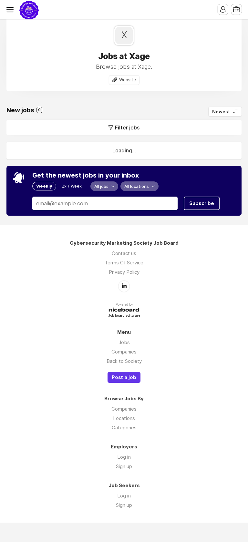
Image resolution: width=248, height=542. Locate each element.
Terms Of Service (124, 263)
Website (127, 79)
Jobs (124, 342)
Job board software (124, 316)
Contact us (124, 253)
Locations (124, 418)
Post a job (124, 377)
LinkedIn (124, 286)
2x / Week (72, 186)
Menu (11, 10)
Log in (124, 457)
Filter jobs (127, 127)
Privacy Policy (124, 272)
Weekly (44, 186)
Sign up (124, 466)
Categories (124, 427)
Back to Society (124, 361)
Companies (124, 352)
